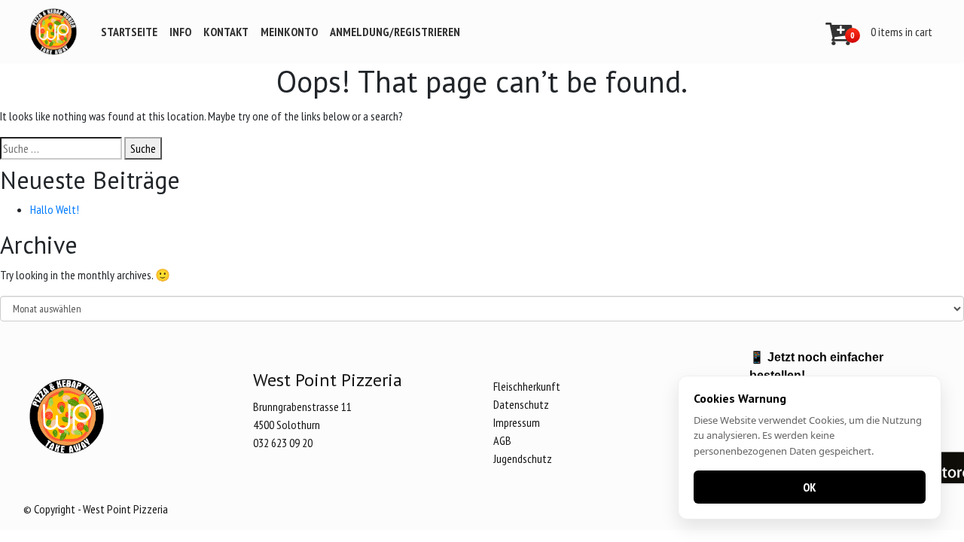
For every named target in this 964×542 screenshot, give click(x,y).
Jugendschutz (522, 458)
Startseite (129, 31)
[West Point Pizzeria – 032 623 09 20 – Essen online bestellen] (53, 31)
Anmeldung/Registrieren (395, 31)
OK (809, 487)
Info (180, 31)
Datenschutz (521, 404)
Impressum (516, 422)
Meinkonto (289, 31)
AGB (502, 440)
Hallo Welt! (54, 209)
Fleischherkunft (526, 386)
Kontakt (226, 31)
